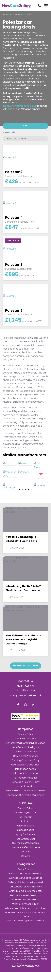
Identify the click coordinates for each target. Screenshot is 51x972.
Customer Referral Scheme (25, 847)
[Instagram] (25, 705)
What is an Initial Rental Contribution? (25, 908)
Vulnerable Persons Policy (25, 782)
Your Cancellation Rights (25, 747)
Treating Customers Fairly (25, 760)
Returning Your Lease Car (25, 899)
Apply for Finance (25, 834)
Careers (25, 856)
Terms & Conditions (25, 738)
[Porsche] (25, 472)
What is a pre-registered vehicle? (25, 920)
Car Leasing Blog (25, 838)
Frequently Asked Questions (25, 895)
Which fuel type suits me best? (25, 891)
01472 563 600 (26, 686)
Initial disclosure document (25, 764)
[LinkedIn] (33, 705)
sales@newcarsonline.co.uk (26, 695)
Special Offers (25, 808)
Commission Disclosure (25, 751)
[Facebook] (18, 705)
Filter (25, 125)
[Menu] (46, 6)
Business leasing (25, 830)
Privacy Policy (25, 734)
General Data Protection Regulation (25, 743)
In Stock (25, 821)
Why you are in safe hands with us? (25, 790)
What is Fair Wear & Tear (25, 904)
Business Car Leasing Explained (25, 878)
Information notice (25, 769)
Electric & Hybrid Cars (25, 812)
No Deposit (26, 817)
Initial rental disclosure (25, 773)
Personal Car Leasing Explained (25, 873)
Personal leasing (26, 825)
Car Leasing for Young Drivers (25, 886)
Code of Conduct (25, 786)
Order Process (25, 869)
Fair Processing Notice (26, 777)
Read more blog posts (25, 665)
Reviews (25, 851)
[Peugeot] (41, 485)
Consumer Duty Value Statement (25, 795)
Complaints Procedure (25, 756)
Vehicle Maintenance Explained (25, 882)
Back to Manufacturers (18, 14)
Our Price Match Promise (25, 843)
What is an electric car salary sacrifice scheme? (25, 914)
